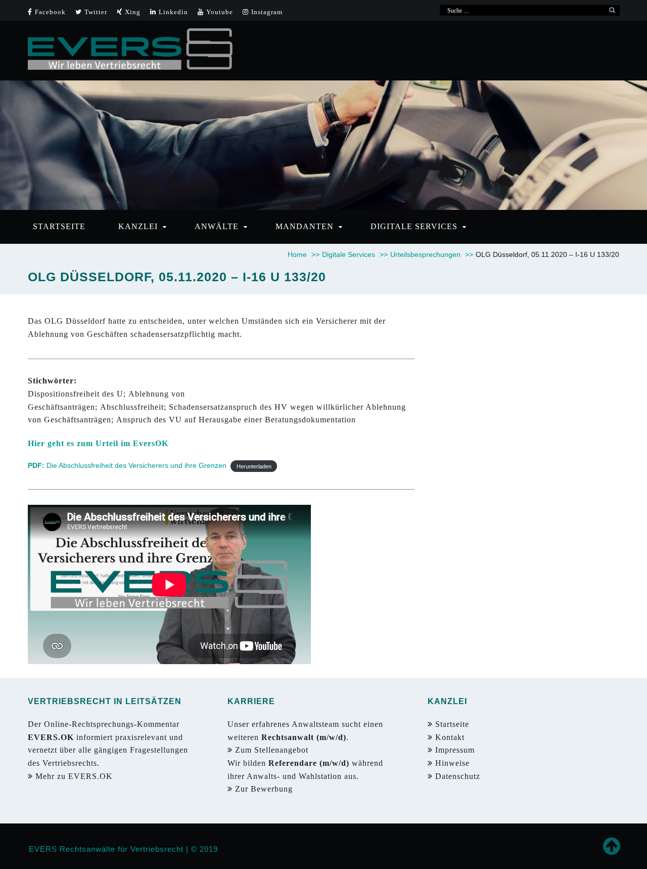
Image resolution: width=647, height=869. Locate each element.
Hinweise (451, 763)
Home (303, 254)
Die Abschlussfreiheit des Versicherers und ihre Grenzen (127, 465)
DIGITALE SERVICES (414, 226)
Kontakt (449, 737)
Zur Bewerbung (265, 789)
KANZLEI (138, 226)
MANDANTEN (304, 226)
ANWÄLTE (217, 226)
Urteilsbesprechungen (431, 254)
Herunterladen (254, 466)
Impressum (454, 750)
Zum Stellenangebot (273, 750)
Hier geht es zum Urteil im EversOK (98, 443)
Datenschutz (458, 776)
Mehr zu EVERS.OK (75, 776)
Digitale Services (355, 254)
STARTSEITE (59, 226)
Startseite (451, 724)
